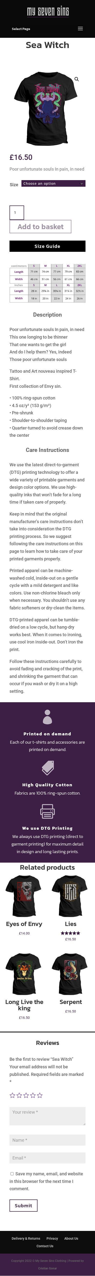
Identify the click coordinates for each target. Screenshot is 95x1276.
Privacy (52, 1238)
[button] (76, 79)
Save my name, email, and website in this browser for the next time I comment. (46, 1181)
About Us (71, 1238)
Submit (23, 1205)
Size (14, 184)
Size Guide (47, 246)
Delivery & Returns (26, 1238)
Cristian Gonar (47, 1268)
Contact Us (45, 1246)
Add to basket (40, 226)
